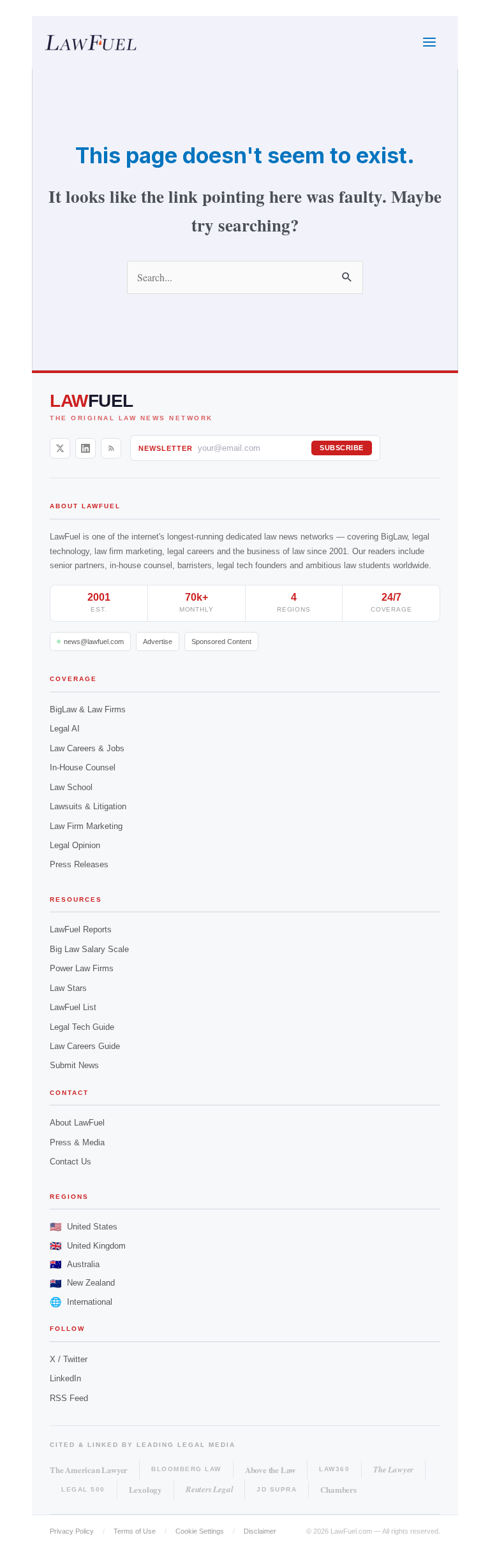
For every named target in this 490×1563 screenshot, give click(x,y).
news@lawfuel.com (94, 641)
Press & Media (77, 1142)
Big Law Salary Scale (89, 949)
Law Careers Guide (85, 1046)
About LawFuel (77, 1122)
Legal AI (65, 728)
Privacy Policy (72, 1531)
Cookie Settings (199, 1531)
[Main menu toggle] (430, 43)
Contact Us (70, 1161)
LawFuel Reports (81, 929)
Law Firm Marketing (86, 826)
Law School (71, 787)
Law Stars (68, 988)
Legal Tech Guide (82, 1027)
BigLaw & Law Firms (88, 709)
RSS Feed (69, 1398)
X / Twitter (68, 1359)
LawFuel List (73, 1007)
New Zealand (82, 1283)
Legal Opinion (75, 845)
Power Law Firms (82, 968)
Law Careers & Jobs (87, 748)
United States (83, 1226)
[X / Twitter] (60, 448)
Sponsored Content (221, 641)
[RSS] (111, 448)
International (81, 1301)
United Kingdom (88, 1245)
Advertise (157, 641)
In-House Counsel (82, 767)
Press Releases (79, 864)
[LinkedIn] (85, 448)
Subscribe (342, 447)
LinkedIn (65, 1378)
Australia (75, 1264)
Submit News (74, 1065)
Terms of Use (135, 1531)
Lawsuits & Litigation (88, 806)
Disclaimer (260, 1531)
